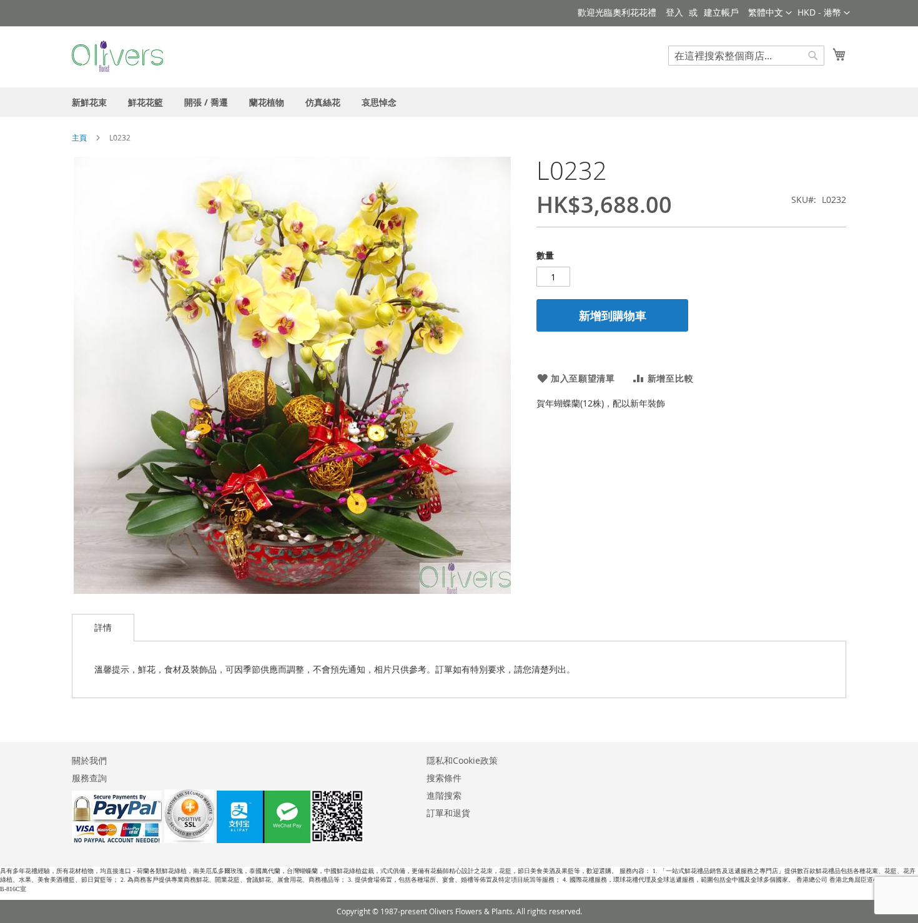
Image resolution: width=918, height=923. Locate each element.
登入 (674, 12)
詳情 (103, 627)
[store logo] (117, 56)
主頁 (79, 137)
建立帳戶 (721, 12)
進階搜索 (444, 795)
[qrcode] (290, 839)
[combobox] (746, 56)
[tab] (103, 627)
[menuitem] (89, 102)
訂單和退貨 (448, 813)
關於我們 (89, 760)
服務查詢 (89, 778)
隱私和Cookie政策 (462, 760)
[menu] (459, 102)
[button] (823, 13)
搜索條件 (444, 778)
